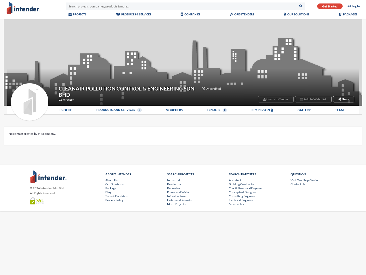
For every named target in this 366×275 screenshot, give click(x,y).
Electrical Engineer (241, 200)
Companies (192, 14)
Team (339, 110)
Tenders (216, 109)
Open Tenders (244, 14)
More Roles (236, 204)
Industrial (173, 180)
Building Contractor (242, 184)
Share (345, 99)
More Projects (176, 204)
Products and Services (118, 109)
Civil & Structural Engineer (246, 188)
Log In (356, 6)
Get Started (330, 6)
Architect (235, 180)
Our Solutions (298, 14)
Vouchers (174, 110)
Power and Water (178, 192)
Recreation (174, 188)
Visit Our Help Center (304, 180)
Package (110, 188)
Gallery (304, 110)
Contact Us (298, 184)
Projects (79, 14)
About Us (111, 180)
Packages (350, 14)
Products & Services (136, 14)
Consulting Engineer (242, 196)
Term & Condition (116, 196)
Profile (66, 110)
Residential (174, 184)
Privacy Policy (114, 200)
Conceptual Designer (242, 192)
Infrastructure (176, 196)
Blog (108, 192)
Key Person (261, 110)
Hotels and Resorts (179, 200)
